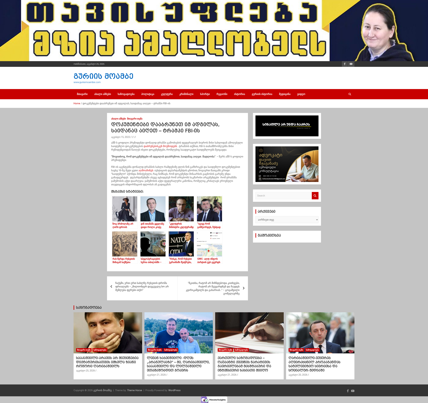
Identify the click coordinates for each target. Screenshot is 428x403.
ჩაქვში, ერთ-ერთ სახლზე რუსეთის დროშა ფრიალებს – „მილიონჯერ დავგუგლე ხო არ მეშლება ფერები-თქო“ (142, 287)
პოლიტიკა (147, 94)
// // (134, 137)
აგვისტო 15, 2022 (120, 137)
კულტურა (167, 94)
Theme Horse (134, 390)
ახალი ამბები (102, 94)
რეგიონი (222, 94)
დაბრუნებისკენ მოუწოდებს (160, 146)
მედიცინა (285, 94)
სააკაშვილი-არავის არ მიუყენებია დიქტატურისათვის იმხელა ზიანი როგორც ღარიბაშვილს (107, 362)
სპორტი (205, 94)
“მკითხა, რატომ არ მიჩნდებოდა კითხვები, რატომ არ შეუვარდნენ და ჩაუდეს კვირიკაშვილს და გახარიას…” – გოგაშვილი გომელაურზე (213, 288)
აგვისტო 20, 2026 (298, 374)
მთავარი (82, 94)
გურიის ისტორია (262, 94)
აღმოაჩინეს (146, 170)
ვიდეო (301, 94)
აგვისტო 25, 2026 (85, 370)
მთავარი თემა (134, 118)
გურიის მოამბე (103, 76)
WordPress (174, 390)
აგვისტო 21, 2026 (156, 374)
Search (315, 195)
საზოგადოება (126, 94)
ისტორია (239, 94)
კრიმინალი (186, 94)
